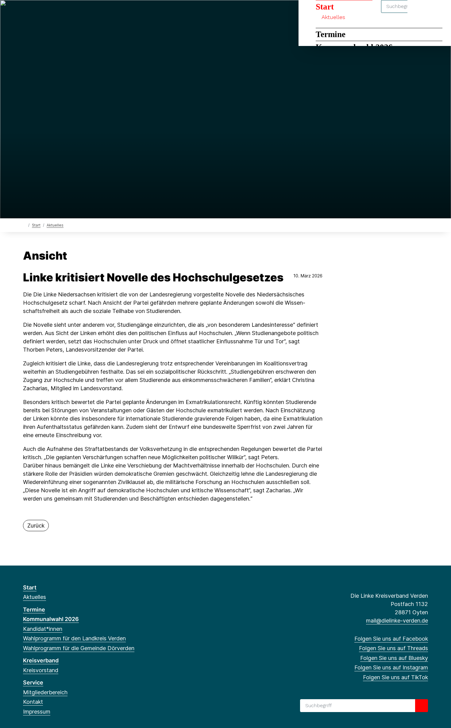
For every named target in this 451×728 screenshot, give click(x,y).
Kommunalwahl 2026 (51, 619)
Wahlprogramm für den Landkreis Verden (74, 638)
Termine (330, 34)
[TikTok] (67, 13)
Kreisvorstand (40, 670)
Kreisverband (41, 660)
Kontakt (33, 702)
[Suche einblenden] (420, 13)
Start (36, 225)
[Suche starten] (421, 705)
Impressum (36, 711)
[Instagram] (56, 13)
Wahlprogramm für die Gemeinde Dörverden (78, 648)
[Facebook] (26, 13)
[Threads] (36, 13)
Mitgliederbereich (45, 692)
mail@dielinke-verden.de (397, 620)
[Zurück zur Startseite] (24, 225)
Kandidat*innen (42, 629)
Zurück (35, 525)
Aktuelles (55, 225)
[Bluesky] (46, 13)
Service (33, 682)
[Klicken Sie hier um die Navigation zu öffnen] (438, 13)
